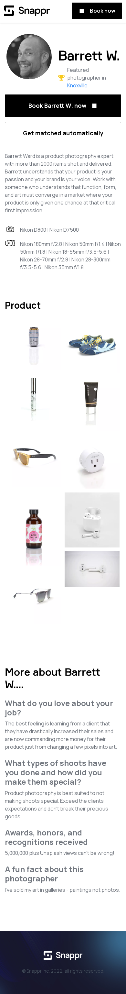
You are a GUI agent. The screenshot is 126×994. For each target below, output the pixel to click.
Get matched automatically (63, 133)
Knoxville (77, 85)
